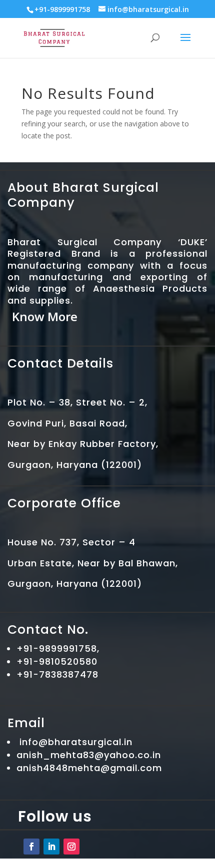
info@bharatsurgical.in (76, 742)
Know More (45, 316)
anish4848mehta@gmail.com (89, 768)
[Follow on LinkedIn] (52, 847)
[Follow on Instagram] (72, 847)
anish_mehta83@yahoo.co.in (88, 755)
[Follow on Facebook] (32, 847)
